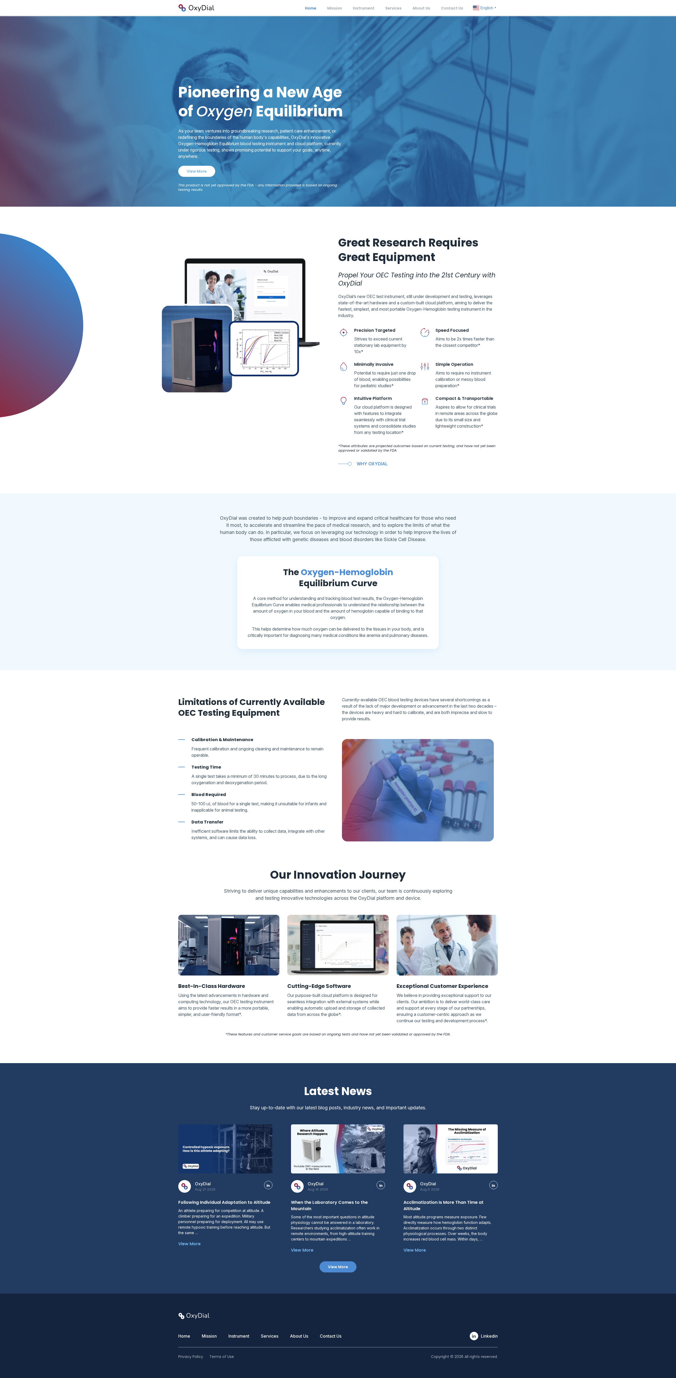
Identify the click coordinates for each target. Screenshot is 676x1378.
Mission (334, 8)
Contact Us (452, 8)
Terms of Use (221, 1356)
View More (197, 171)
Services (393, 8)
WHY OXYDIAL (372, 463)
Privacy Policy (190, 1356)
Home (310, 8)
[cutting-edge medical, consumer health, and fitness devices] (195, 7)
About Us (421, 8)
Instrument (363, 8)
